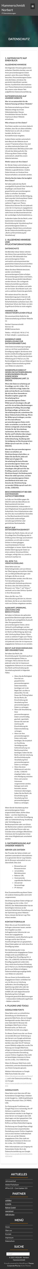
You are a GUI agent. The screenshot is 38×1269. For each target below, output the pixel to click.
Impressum (9, 1238)
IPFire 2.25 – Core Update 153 (16, 1188)
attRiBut (8, 1200)
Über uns (8, 1230)
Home (7, 1227)
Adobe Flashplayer (12, 1185)
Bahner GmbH (10, 1208)
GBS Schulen (9, 1215)
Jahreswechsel (10, 1181)
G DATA (8, 1204)
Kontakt (8, 1234)
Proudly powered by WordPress (15, 1263)
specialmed (9, 1211)
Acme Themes (26, 1266)
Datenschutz (10, 1241)
